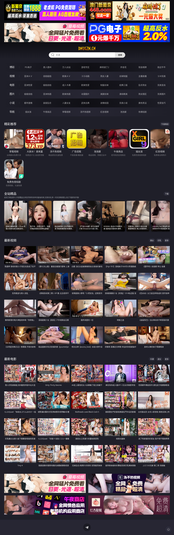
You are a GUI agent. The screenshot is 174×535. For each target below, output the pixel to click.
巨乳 (159, 240)
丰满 (152, 359)
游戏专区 (85, 67)
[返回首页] (168, 529)
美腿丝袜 (104, 94)
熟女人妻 (104, 76)
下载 (167, 193)
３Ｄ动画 (85, 76)
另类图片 (161, 94)
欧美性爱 (85, 85)
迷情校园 (104, 103)
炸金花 (123, 67)
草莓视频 (66, 111)
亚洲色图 (47, 94)
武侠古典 (85, 103)
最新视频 (10, 240)
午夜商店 (47, 111)
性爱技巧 (161, 103)
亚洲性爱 (28, 85)
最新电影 (10, 359)
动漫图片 (85, 94)
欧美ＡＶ (66, 76)
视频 (12, 76)
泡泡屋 (123, 111)
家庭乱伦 (47, 103)
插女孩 (28, 111)
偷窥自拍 (28, 94)
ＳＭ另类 (161, 76)
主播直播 (142, 76)
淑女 (159, 359)
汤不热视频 (85, 111)
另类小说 (123, 103)
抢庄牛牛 (161, 67)
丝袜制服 (123, 76)
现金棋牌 (142, 67)
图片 (12, 94)
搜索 (120, 55)
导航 (12, 112)
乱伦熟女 (142, 85)
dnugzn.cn (87, 48)
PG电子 (28, 67)
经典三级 (123, 85)
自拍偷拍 (47, 76)
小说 (12, 103)
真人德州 (47, 67)
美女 (152, 240)
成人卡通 (66, 85)
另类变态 (161, 85)
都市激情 (28, 103)
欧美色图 (66, 94)
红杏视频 (104, 111)
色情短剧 (142, 111)
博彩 (12, 67)
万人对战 (66, 67)
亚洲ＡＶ (28, 76)
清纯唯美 (123, 94)
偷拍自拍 (47, 85)
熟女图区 (142, 94)
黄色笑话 (142, 103)
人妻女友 (66, 103)
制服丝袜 (104, 85)
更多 (167, 240)
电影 (12, 85)
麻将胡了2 (104, 67)
